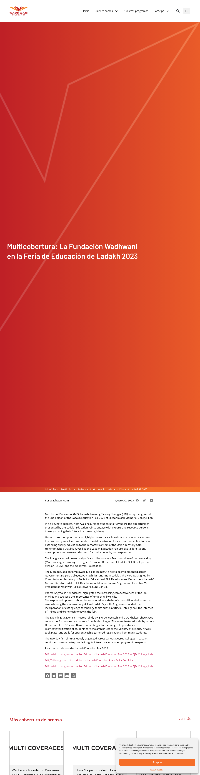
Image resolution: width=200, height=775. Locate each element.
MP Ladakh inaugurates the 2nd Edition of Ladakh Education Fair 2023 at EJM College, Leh (99, 654)
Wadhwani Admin (60, 500)
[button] (178, 11)
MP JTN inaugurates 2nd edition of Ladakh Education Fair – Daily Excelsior (89, 660)
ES (186, 11)
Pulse (56, 489)
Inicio (48, 489)
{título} (153, 769)
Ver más (185, 719)
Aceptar (157, 762)
